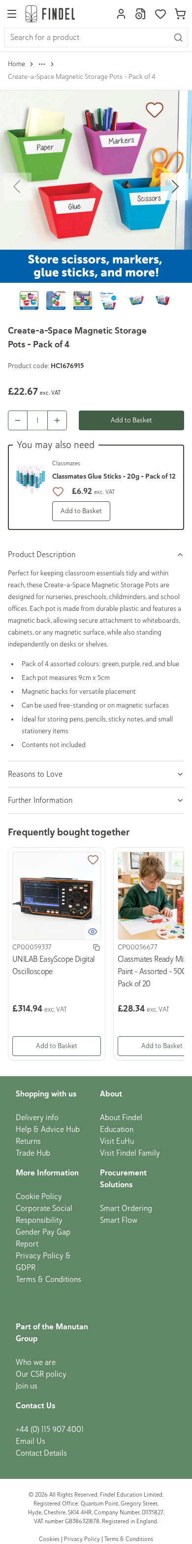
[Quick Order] (141, 14)
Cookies (50, 1539)
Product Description (41, 555)
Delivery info (37, 1118)
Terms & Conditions (48, 1279)
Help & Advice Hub (48, 1129)
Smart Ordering (126, 1208)
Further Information (40, 800)
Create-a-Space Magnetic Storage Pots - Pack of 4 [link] (82, 77)
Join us (26, 1386)
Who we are (36, 1362)
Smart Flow (118, 1220)
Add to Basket (131, 420)
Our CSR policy (41, 1374)
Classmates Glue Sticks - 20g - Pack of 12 (114, 476)
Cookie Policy (39, 1197)
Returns (28, 1141)
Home (16, 64)
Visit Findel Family (130, 1153)
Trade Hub (33, 1153)
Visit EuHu (117, 1141)
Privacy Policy (82, 1539)
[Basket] (180, 14)
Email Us (30, 1441)
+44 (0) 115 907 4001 (50, 1429)
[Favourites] (160, 14)
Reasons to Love (35, 774)
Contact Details (41, 1453)
